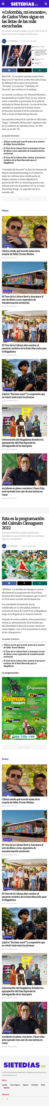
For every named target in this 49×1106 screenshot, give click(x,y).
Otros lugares (15, 1085)
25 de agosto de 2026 (10, 257)
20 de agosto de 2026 (10, 401)
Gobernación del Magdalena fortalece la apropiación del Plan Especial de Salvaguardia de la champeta (22, 442)
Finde (43, 1085)
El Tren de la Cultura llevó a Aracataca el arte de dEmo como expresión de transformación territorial (24, 151)
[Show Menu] (3, 3)
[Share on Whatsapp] (39, 70)
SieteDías (13, 41)
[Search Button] (46, 3)
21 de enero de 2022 (28, 546)
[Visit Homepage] (24, 3)
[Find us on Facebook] (2, 1099)
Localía (4, 1085)
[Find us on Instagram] (7, 1099)
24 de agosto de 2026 (10, 306)
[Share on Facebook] (9, 70)
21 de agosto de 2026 (10, 355)
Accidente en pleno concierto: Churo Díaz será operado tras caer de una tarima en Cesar (23, 491)
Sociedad (7, 246)
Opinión (7, 1088)
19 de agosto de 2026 (10, 449)
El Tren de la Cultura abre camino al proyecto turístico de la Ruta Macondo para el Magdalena (24, 160)
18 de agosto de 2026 (10, 498)
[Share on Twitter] (24, 70)
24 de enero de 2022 (28, 41)
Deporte (25, 1085)
